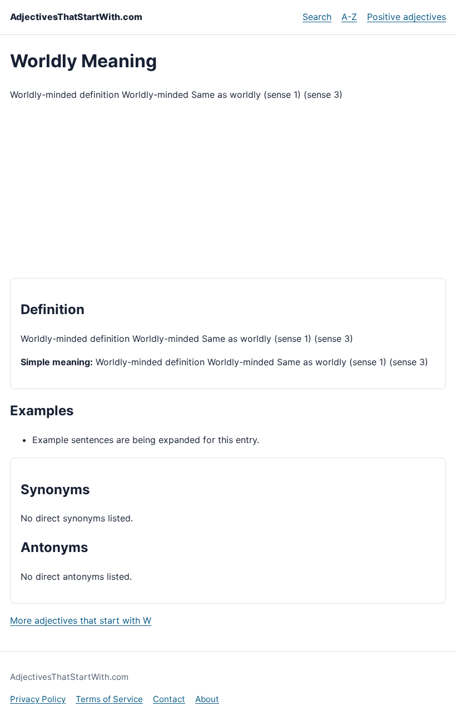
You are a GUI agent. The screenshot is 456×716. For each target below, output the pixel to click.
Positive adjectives (406, 16)
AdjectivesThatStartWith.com (76, 16)
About (207, 699)
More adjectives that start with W (80, 620)
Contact (169, 699)
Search (317, 16)
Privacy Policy (38, 699)
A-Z (349, 16)
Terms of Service (109, 699)
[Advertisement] (228, 190)
